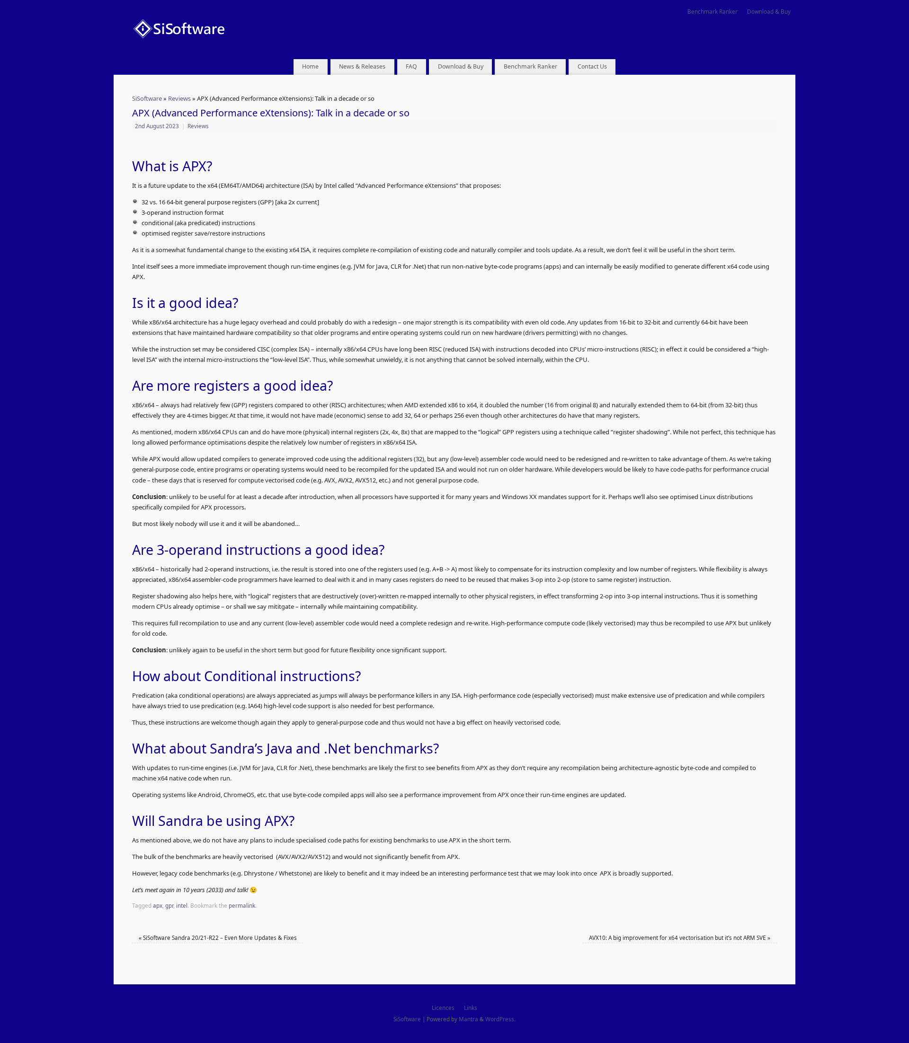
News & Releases (362, 66)
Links (470, 1007)
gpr (169, 905)
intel (181, 905)
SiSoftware (147, 98)
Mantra (468, 1019)
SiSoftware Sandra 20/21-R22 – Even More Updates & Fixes (218, 937)
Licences (443, 1007)
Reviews (179, 98)
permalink (242, 905)
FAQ (411, 66)
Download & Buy (769, 11)
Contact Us (592, 66)
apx (157, 905)
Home (310, 66)
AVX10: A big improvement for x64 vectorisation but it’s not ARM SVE (679, 937)
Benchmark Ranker (712, 11)
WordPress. (500, 1019)
